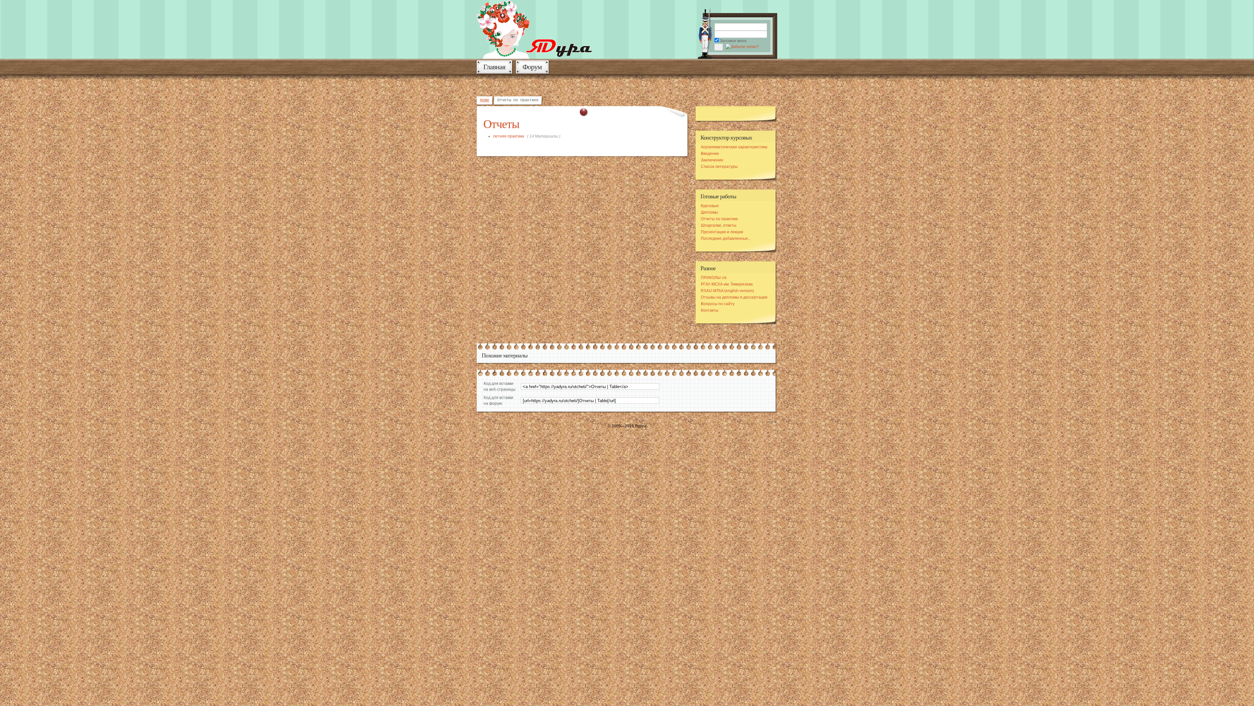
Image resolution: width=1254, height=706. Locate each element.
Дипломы (709, 212)
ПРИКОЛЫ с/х (714, 277)
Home (484, 100)
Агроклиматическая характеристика (734, 147)
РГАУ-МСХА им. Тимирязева (727, 284)
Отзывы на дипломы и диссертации (734, 297)
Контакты (709, 310)
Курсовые (710, 206)
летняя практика (508, 136)
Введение (710, 153)
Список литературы (719, 166)
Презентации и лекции (722, 232)
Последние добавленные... (726, 238)
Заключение (712, 160)
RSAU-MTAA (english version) (727, 290)
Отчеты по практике (719, 219)
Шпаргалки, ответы (718, 225)
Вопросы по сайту (717, 304)
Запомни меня (733, 41)
